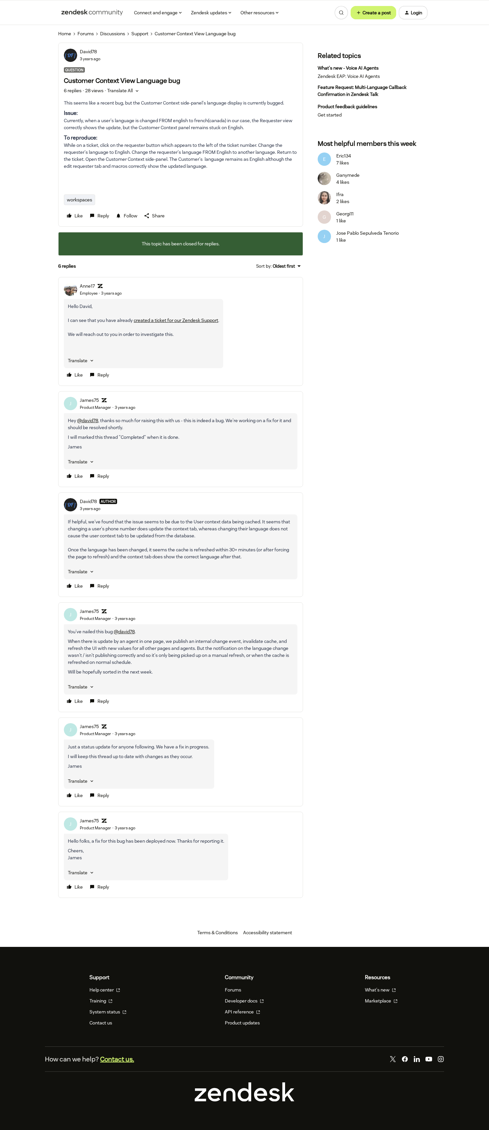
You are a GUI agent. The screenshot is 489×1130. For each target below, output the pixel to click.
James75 (89, 400)
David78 (88, 52)
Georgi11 (345, 214)
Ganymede (348, 175)
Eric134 (343, 156)
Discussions (112, 34)
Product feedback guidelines (347, 107)
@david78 (87, 421)
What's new (378, 990)
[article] (180, 331)
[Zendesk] (244, 1100)
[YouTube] (428, 1059)
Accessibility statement (267, 933)
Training (98, 1001)
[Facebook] (405, 1059)
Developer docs (241, 1001)
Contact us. (117, 1059)
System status (105, 1012)
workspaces (79, 200)
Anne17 (87, 286)
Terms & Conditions (217, 933)
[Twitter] (393, 1059)
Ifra (340, 194)
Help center (102, 990)
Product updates (242, 1023)
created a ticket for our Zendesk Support (176, 320)
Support (139, 34)
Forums (86, 34)
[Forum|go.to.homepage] (92, 12)
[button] (373, 12)
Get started (330, 115)
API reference (240, 1012)
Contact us (100, 1023)
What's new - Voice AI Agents (348, 68)
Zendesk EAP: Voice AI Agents (349, 76)
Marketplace (378, 1001)
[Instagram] (440, 1059)
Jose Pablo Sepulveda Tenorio (367, 233)
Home (64, 34)
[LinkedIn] (416, 1059)
